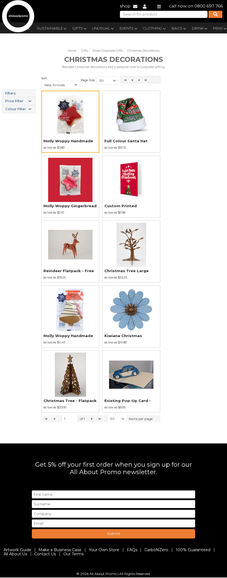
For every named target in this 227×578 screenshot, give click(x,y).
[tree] (19, 101)
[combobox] (60, 84)
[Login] (144, 6)
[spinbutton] (70, 419)
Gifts (77, 28)
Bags (177, 28)
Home (72, 50)
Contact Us (45, 553)
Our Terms (73, 553)
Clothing (152, 28)
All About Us (15, 553)
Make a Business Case (59, 549)
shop (125, 6)
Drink (198, 28)
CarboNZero (156, 549)
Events (127, 28)
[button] (76, 85)
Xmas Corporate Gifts (107, 50)
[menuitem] (51, 27)
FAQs (132, 549)
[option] (70, 122)
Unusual (101, 28)
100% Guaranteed (193, 549)
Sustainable (50, 28)
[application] (100, 418)
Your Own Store (104, 549)
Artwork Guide (17, 549)
